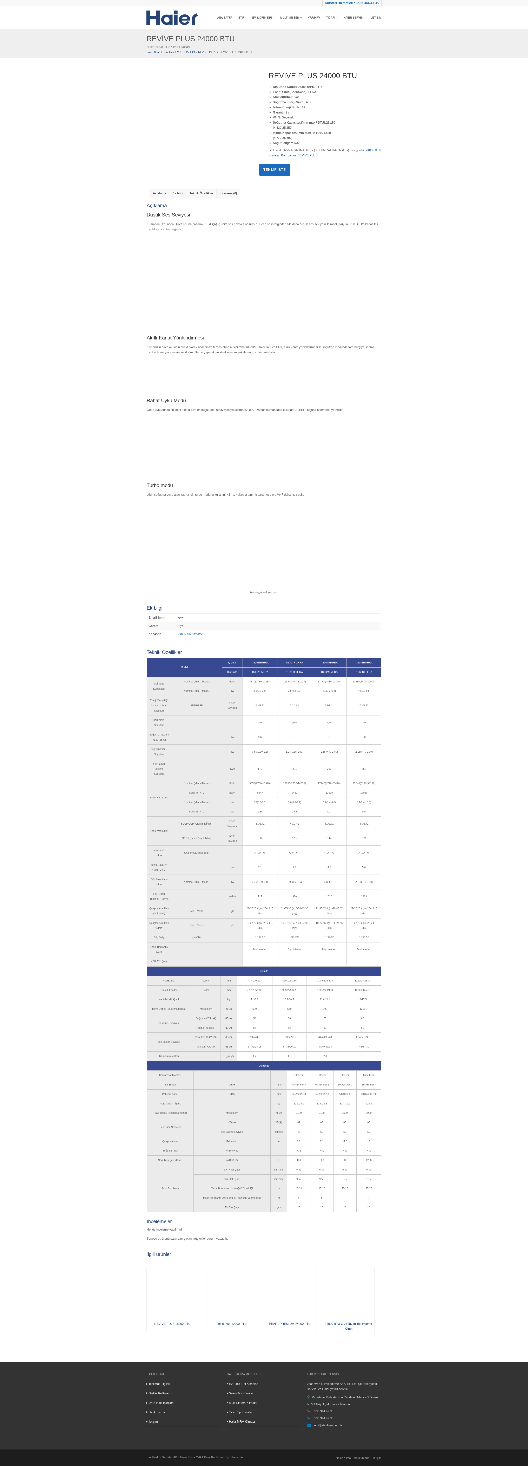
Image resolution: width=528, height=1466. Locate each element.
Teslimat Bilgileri (159, 1384)
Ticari (330, 17)
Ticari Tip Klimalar (241, 1412)
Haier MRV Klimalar (242, 1421)
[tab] (159, 193)
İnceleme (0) (228, 193)
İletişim (376, 17)
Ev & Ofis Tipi (262, 17)
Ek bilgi (177, 193)
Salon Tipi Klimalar (241, 1393)
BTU (241, 17)
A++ (181, 617)
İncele (151, 1272)
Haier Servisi (354, 17)
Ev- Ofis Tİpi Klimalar (243, 1384)
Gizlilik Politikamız (160, 1393)
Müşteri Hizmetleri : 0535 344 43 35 (352, 3)
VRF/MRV (314, 17)
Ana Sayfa (224, 17)
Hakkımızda (156, 1412)
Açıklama (159, 193)
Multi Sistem (289, 17)
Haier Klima (343, 1457)
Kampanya (288, 155)
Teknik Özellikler (201, 193)
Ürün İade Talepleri (160, 1403)
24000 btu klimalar (190, 634)
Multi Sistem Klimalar (243, 1403)
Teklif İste (274, 169)
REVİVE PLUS (307, 155)
